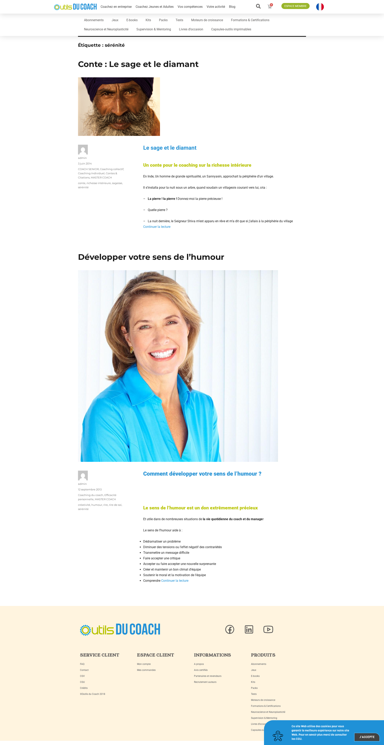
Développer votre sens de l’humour (151, 257)
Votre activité (216, 7)
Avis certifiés (201, 670)
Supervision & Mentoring (153, 29)
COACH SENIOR (88, 169)
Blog (232, 7)
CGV (82, 676)
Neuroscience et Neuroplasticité (106, 29)
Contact (84, 670)
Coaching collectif (111, 169)
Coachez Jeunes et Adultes (155, 7)
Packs (163, 20)
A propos (199, 664)
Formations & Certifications (250, 20)
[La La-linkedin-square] (249, 629)
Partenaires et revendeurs (207, 676)
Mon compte (144, 664)
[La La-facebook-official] (229, 629)
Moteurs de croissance (207, 20)
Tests (179, 20)
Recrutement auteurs (205, 682)
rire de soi (115, 504)
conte (81, 183)
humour (96, 504)
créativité (84, 504)
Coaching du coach (90, 495)
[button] (258, 6)
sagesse (117, 183)
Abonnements (94, 20)
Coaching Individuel (91, 173)
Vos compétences (190, 7)
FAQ (82, 664)
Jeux (115, 20)
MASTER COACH (101, 177)
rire (105, 504)
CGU (82, 682)
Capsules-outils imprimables (231, 29)
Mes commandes (146, 670)
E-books (132, 20)
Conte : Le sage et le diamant (138, 64)
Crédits (84, 688)
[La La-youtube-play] (268, 629)
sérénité (83, 187)
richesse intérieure (99, 183)
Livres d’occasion (191, 29)
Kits (148, 20)
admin (82, 157)
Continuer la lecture (156, 227)
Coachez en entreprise (116, 7)
